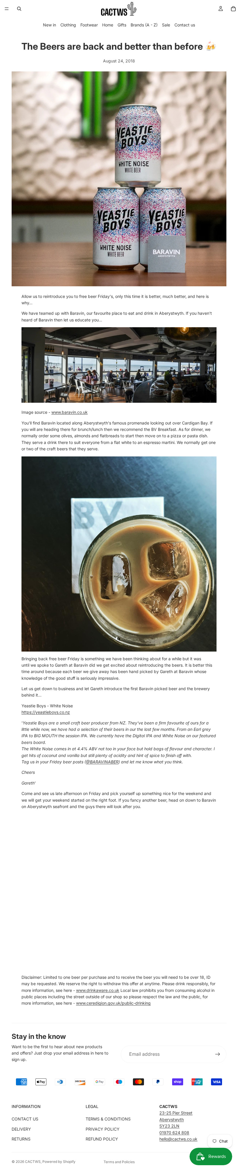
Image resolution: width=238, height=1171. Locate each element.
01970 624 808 (174, 1132)
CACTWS (33, 1161)
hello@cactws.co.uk (178, 1138)
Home (107, 24)
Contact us (184, 24)
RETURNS (21, 1138)
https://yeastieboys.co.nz (45, 712)
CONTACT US (25, 1118)
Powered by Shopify (58, 1161)
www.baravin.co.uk (69, 412)
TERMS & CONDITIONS (108, 1118)
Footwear (89, 24)
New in (49, 24)
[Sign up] (218, 1054)
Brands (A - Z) (144, 24)
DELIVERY (21, 1129)
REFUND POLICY (102, 1138)
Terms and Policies (119, 1162)
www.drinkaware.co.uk (97, 990)
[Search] (19, 8)
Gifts (122, 24)
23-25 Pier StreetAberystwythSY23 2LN (175, 1119)
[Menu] (6, 8)
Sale (166, 24)
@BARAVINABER (102, 761)
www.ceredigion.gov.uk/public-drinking (113, 1003)
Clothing (68, 24)
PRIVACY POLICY (103, 1129)
